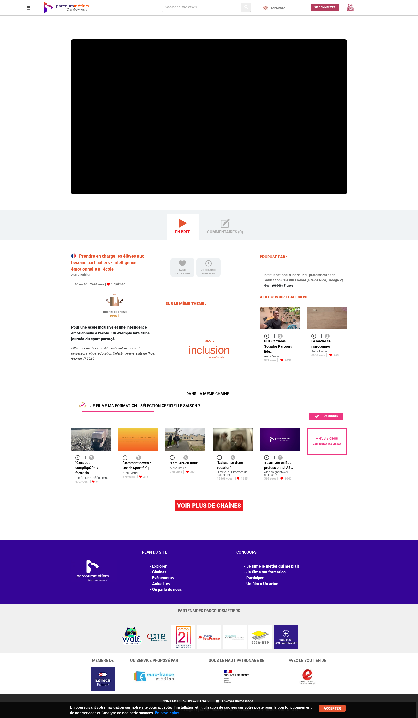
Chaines (159, 572)
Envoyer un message (237, 701)
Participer (255, 578)
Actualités (161, 583)
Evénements (163, 578)
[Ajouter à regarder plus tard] (268, 335)
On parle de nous (167, 589)
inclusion (209, 350)
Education (212, 357)
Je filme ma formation (266, 572)
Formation (220, 357)
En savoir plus (167, 713)
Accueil (77, 32)
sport (209, 340)
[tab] (183, 227)
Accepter (332, 708)
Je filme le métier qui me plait (272, 566)
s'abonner (330, 416)
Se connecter (325, 7)
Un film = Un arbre (262, 583)
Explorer (91, 32)
